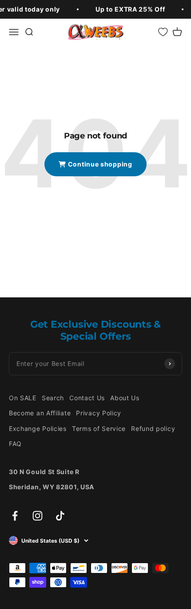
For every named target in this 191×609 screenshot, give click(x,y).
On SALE (22, 398)
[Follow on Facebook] (15, 516)
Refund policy (153, 428)
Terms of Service (99, 428)
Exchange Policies (38, 428)
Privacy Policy (98, 413)
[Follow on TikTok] (60, 516)
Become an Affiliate (40, 413)
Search (53, 398)
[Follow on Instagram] (38, 516)
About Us (124, 398)
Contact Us (87, 398)
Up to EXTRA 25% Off (130, 9)
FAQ (15, 443)
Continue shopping (99, 164)
